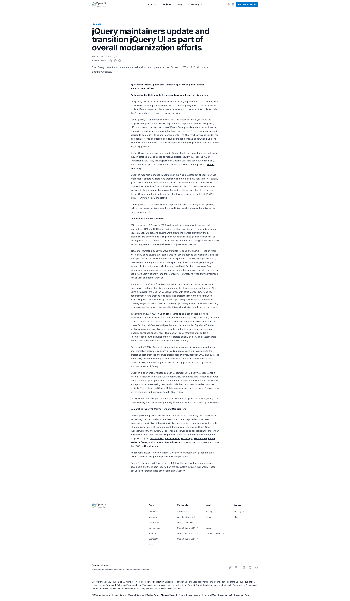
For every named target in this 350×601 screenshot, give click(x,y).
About (150, 4)
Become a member (247, 4)
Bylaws (123, 595)
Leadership (154, 522)
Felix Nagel (186, 438)
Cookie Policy (152, 595)
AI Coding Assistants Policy (105, 595)
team (177, 442)
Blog (180, 4)
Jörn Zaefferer (172, 438)
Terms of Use (209, 595)
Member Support (169, 595)
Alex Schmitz (156, 438)
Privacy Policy (185, 595)
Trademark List (134, 585)
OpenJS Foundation (112, 582)
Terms (208, 517)
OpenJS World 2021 (186, 528)
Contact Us (154, 539)
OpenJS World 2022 (186, 533)
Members (153, 517)
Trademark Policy (114, 585)
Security (198, 595)
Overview (153, 511)
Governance (154, 528)
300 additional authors (147, 446)
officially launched (172, 313)
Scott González (161, 442)
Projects (167, 4)
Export (209, 528)
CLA (207, 522)
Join (151, 544)
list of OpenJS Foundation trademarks (200, 585)
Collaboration (183, 511)
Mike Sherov (200, 438)
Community (193, 4)
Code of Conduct (213, 533)
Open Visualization (185, 522)
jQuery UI (148, 218)
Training (237, 511)
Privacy (209, 511)
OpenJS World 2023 (186, 539)
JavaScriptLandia (185, 517)
